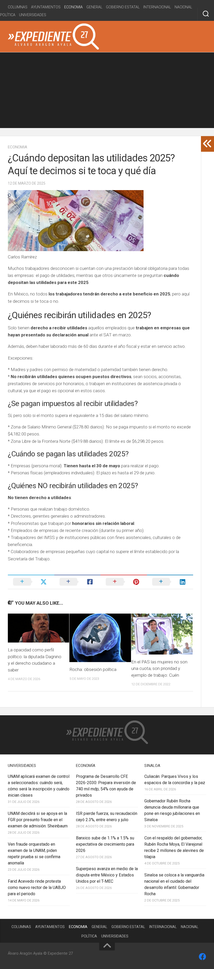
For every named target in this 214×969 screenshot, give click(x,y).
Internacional (157, 7)
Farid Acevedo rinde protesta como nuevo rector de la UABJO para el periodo (37, 887)
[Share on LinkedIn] (170, 582)
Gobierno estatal (123, 7)
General (94, 7)
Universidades (32, 15)
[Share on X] (31, 582)
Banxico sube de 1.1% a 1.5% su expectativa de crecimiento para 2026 (105, 844)
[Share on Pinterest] (123, 582)
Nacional (183, 7)
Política (7, 15)
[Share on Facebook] (77, 582)
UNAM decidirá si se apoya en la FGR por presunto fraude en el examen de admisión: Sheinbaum (38, 819)
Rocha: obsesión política (92, 669)
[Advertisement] (107, 91)
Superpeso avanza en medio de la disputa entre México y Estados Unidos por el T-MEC (107, 875)
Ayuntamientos (46, 7)
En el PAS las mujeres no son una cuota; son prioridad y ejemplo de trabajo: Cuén (159, 668)
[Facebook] (202, 956)
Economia (73, 7)
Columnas (17, 7)
